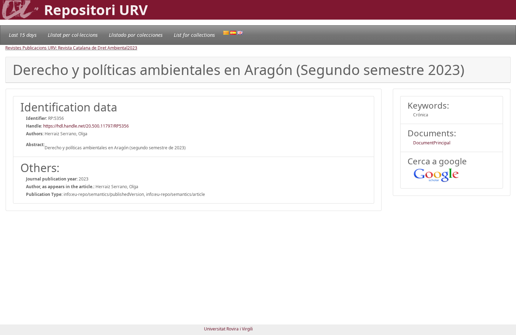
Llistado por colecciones (136, 35)
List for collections (194, 35)
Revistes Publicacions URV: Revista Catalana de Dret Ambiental (66, 48)
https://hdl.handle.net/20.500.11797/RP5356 (86, 126)
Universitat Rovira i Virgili (228, 329)
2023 (132, 48)
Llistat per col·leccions (73, 35)
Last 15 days (23, 35)
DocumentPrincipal (431, 143)
